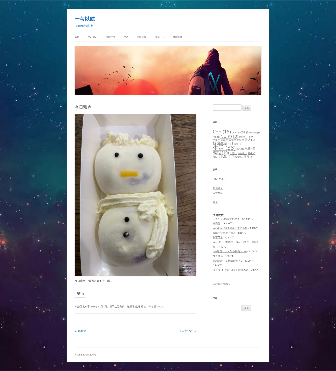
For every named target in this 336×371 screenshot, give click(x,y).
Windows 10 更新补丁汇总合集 (230, 228)
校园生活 (223, 143)
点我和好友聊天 (221, 284)
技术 (216, 140)
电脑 (249, 148)
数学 (240, 140)
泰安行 (216, 223)
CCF (236, 132)
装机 (252, 153)
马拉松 (237, 156)
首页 (77, 37)
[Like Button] (78, 294)
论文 (216, 156)
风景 (226, 156)
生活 (126, 37)
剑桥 (252, 137)
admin (160, 306)
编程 (221, 152)
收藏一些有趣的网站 (224, 232)
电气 (240, 149)
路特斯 (80, 331)
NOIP (229, 136)
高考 (248, 156)
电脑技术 (110, 37)
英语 (233, 153)
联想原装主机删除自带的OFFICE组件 (233, 260)
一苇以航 (85, 18)
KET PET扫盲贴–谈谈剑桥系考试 (230, 270)
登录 (215, 202)
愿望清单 (177, 37)
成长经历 (159, 37)
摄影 (224, 140)
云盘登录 (218, 193)
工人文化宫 (187, 331)
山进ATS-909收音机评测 (226, 219)
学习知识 (92, 37)
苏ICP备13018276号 (85, 354)
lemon (255, 132)
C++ (222, 131)
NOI (216, 137)
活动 (237, 143)
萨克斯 (242, 153)
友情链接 (141, 37)
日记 (250, 140)
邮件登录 (218, 188)
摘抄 (232, 140)
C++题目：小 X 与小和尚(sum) (230, 251)
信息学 (243, 137)
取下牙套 (218, 237)
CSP (244, 132)
